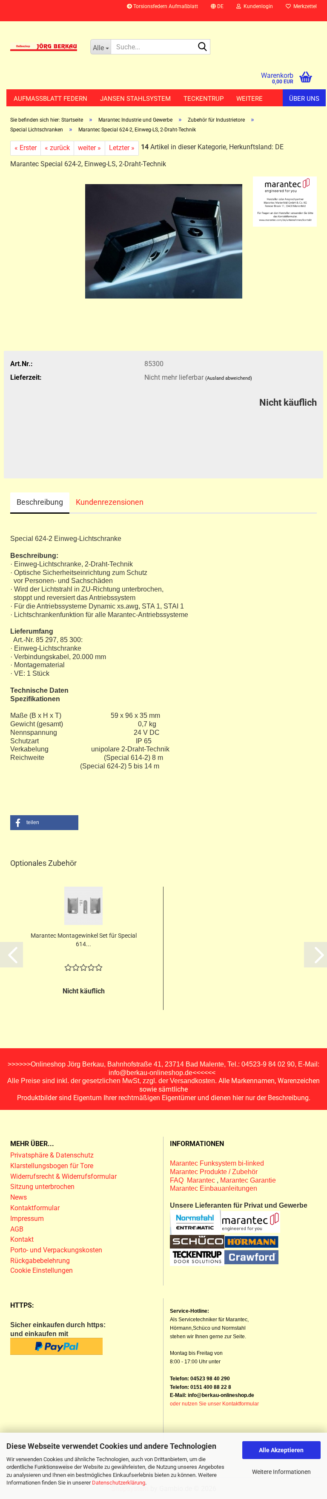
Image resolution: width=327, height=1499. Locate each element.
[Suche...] (202, 47)
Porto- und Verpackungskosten (56, 1250)
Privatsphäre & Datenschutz (52, 1155)
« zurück (57, 148)
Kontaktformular (35, 1208)
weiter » (89, 148)
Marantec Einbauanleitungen (213, 1188)
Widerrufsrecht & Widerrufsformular (63, 1176)
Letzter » (122, 148)
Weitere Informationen (281, 1471)
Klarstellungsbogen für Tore (51, 1166)
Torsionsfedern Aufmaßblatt (165, 6)
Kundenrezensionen (109, 502)
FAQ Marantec (193, 1180)
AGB (16, 1229)
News (18, 1197)
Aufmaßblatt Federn (50, 98)
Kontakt (22, 1239)
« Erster (25, 148)
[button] (217, 10)
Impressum (27, 1219)
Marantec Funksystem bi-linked (217, 1163)
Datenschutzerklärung (118, 1482)
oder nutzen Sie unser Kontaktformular (214, 1404)
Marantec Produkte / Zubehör (214, 1171)
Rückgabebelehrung (40, 1261)
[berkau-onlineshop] (43, 46)
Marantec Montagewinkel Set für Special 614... (84, 939)
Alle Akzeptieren (281, 1450)
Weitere (249, 98)
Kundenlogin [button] (257, 6)
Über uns (304, 98)
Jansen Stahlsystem (135, 98)
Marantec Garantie (248, 1180)
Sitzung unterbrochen (42, 1187)
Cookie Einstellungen (41, 1270)
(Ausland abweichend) (228, 378)
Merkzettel (304, 6)
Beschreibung (40, 502)
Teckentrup (204, 98)
